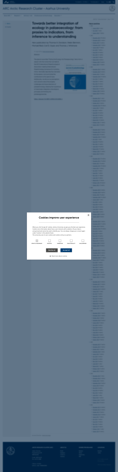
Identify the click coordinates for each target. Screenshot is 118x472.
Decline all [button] (51, 250)
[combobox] (88, 215)
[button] (59, 256)
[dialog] (59, 236)
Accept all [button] (66, 250)
